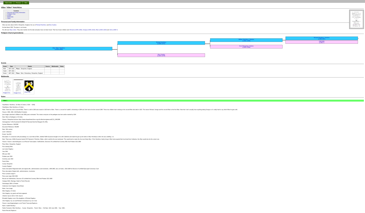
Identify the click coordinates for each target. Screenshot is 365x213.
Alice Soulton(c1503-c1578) (161, 55)
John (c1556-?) (113, 30)
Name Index (8, 3)
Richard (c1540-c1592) (76, 30)
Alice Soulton (52, 25)
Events (9, 15)
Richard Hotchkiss (41, 25)
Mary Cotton (13, 30)
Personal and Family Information (16, 12)
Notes (9, 18)
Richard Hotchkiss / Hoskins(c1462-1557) (322, 38)
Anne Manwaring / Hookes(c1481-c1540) (246, 46)
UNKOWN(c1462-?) (321, 42)
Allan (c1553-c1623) (101, 30)
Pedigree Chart (11, 14)
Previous (18, 3)
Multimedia (10, 17)
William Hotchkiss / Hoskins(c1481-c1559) (246, 40)
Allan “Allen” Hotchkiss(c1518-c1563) (58, 48)
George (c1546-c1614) (89, 30)
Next (26, 3)
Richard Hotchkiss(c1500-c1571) (161, 43)
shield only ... (28, 92)
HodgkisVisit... (7, 93)
